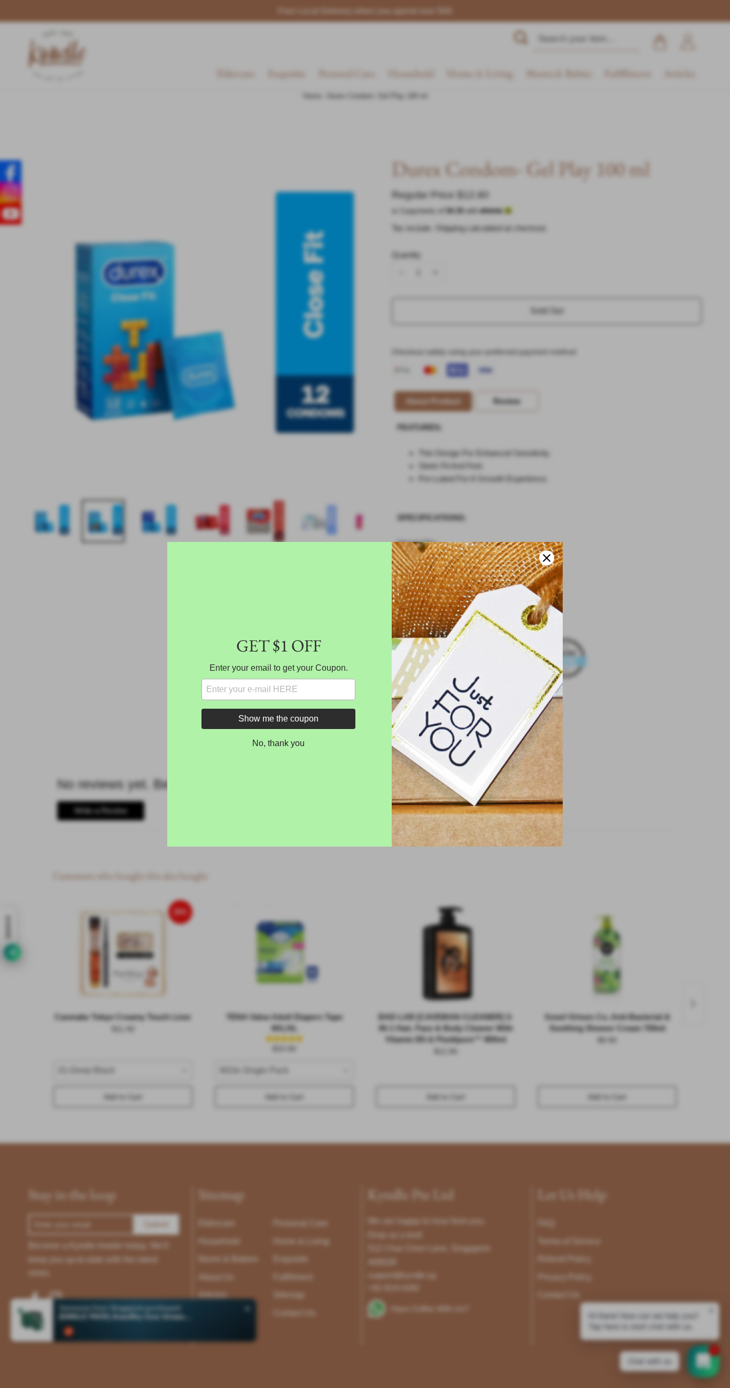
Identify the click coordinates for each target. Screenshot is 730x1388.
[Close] (546, 557)
